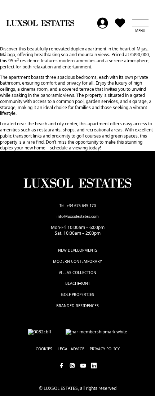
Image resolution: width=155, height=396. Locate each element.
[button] (140, 23)
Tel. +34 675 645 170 (77, 205)
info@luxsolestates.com (78, 216)
